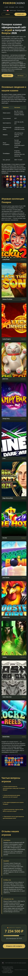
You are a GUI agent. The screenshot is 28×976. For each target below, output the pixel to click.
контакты (21, 7)
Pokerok (14, 3)
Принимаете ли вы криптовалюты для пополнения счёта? (13, 817)
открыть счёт (20, 14)
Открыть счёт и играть (14, 946)
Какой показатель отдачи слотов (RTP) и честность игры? (13, 810)
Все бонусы (20, 75)
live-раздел (11, 7)
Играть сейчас (7, 75)
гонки (16, 7)
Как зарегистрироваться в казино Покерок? (13, 803)
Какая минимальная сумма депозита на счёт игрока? (11, 796)
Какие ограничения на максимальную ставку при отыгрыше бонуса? (14, 788)
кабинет (8, 14)
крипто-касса (13, 10)
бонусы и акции (21, 10)
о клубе (6, 7)
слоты (5, 10)
